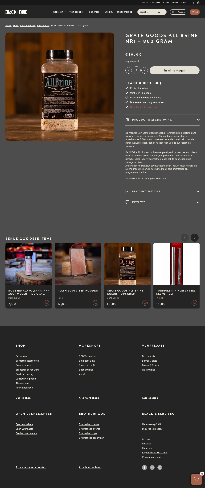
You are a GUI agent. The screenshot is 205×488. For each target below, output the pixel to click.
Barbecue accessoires (27, 360)
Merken (145, 3)
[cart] (194, 11)
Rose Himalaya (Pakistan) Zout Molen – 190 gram (28, 292)
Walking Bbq (148, 369)
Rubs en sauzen (24, 365)
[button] (193, 2)
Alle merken (22, 383)
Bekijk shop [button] (23, 398)
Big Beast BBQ (87, 360)
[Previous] (185, 247)
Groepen (94, 12)
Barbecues (21, 356)
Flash (60, 298)
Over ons (147, 448)
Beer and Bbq (86, 369)
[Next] (195, 247)
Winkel (109, 12)
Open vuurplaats (24, 428)
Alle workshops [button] (89, 398)
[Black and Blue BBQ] (16, 12)
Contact (184, 3)
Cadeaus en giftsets (26, 378)
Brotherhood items (89, 424)
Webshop (58, 12)
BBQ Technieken (87, 356)
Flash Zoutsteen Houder (78, 291)
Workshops (76, 12)
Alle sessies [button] (150, 398)
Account (166, 3)
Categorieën (155, 3)
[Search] (152, 12)
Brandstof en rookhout (27, 369)
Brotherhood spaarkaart (91, 437)
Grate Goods (113, 298)
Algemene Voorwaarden (154, 452)
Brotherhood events (26, 433)
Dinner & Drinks (150, 365)
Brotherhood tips (88, 433)
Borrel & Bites (149, 360)
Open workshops (24, 424)
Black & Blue (14, 298)
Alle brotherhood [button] (90, 467)
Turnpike (160, 298)
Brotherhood (125, 12)
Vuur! (82, 374)
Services (146, 443)
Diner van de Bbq (88, 365)
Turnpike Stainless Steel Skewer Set (175, 292)
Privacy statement (151, 457)
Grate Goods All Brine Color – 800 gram (125, 292)
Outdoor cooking (24, 374)
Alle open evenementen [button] (31, 467)
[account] (178, 11)
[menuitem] (145, 2)
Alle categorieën (24, 387)
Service (175, 3)
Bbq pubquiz (148, 356)
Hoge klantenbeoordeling (143, 107)
